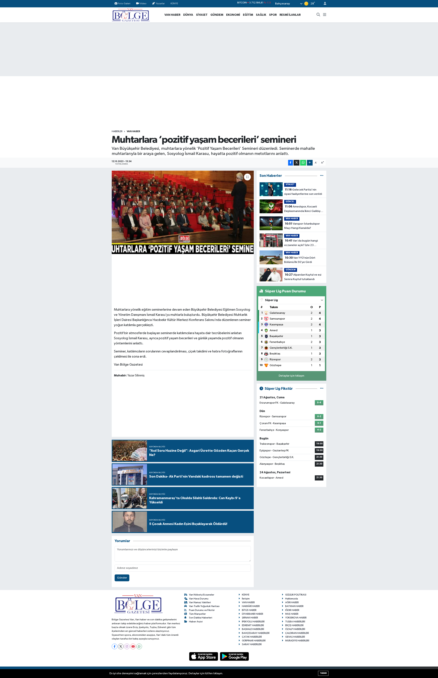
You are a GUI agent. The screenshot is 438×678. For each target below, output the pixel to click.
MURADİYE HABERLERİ (297, 640)
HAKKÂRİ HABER (251, 606)
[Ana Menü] (324, 15)
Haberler (117, 131)
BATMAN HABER (294, 606)
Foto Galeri (124, 3)
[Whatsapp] (139, 646)
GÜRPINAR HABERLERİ (254, 640)
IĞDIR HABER (292, 610)
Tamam (323, 673)
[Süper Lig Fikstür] (321, 388)
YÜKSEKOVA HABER (296, 617)
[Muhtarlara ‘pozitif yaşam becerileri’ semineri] (183, 212)
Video (143, 3)
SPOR (273, 14)
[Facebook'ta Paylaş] (290, 163)
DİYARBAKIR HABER (252, 614)
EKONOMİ (233, 14)
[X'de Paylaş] (296, 163)
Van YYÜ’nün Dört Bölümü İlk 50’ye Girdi (299, 260)
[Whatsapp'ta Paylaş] (303, 163)
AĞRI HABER (292, 602)
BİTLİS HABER (249, 610)
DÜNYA (188, 14)
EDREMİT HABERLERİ (253, 625)
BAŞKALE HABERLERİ (253, 629)
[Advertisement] (219, 49)
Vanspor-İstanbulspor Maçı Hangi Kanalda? (302, 226)
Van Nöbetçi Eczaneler (201, 594)
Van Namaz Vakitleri (200, 602)
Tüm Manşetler (197, 614)
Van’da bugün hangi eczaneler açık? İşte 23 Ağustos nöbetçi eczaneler (301, 243)
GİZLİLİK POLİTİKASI (295, 594)
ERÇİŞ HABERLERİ (294, 625)
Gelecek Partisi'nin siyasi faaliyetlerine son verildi (303, 192)
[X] (121, 646)
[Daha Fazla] (310, 163)
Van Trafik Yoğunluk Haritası (204, 606)
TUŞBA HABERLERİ (295, 621)
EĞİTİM (248, 14)
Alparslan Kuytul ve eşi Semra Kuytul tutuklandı (302, 277)
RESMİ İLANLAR (290, 14)
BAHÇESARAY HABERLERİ (255, 633)
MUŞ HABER (291, 614)
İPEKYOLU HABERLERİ (253, 621)
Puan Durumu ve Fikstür (202, 610)
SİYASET (202, 14)
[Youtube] (133, 646)
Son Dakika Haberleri (200, 617)
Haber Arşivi (196, 621)
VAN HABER (172, 14)
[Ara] (318, 15)
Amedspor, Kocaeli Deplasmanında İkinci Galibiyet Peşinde (303, 209)
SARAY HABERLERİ (252, 644)
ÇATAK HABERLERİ (252, 637)
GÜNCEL (290, 202)
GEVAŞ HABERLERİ (295, 637)
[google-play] (234, 656)
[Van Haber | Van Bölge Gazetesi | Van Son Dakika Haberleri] (131, 14)
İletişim (246, 598)
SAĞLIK (261, 14)
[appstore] (204, 656)
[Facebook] (114, 646)
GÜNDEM (216, 14)
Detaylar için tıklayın (291, 375)
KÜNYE (174, 3)
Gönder (122, 577)
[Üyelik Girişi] (323, 3)
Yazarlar (160, 3)
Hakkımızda (291, 598)
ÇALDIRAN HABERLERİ (297, 633)
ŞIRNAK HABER (250, 617)
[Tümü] (321, 175)
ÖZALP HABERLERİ (295, 629)
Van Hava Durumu (198, 598)
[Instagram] (127, 646)
